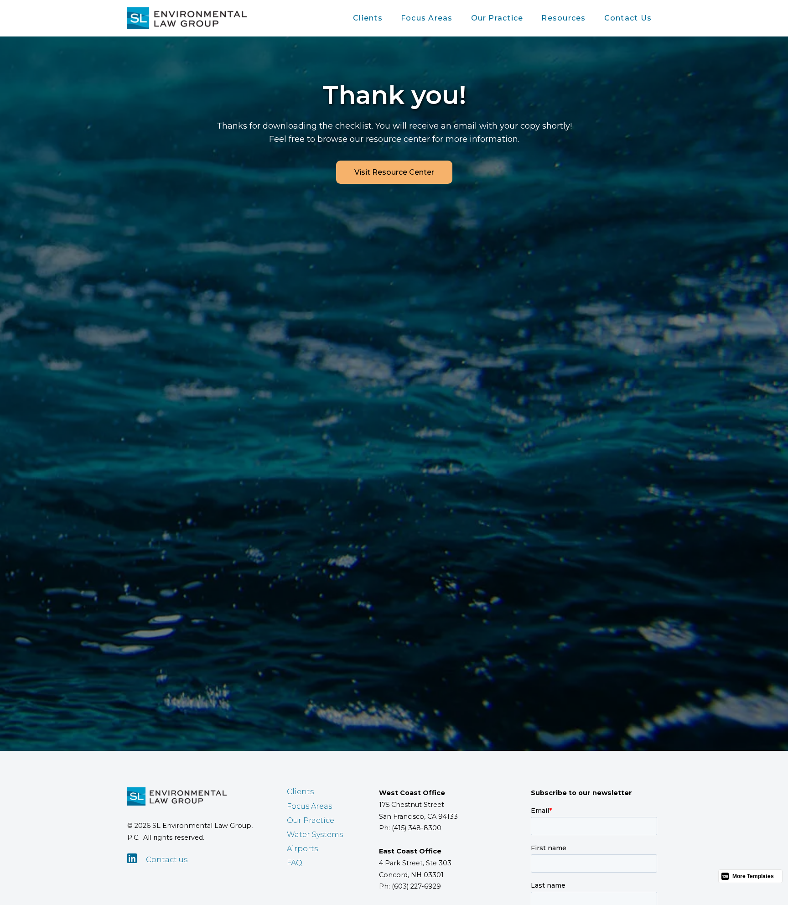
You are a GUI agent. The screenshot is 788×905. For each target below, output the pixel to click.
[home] (187, 18)
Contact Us (628, 18)
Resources (563, 18)
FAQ (294, 862)
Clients (368, 18)
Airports (302, 848)
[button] (368, 18)
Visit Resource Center (394, 172)
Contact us (166, 859)
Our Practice (497, 18)
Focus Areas (427, 18)
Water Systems (315, 834)
